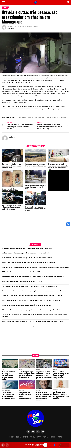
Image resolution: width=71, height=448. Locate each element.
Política (32, 437)
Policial (18, 437)
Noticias (11, 437)
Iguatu (39, 437)
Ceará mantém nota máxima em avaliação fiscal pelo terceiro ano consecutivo (27, 258)
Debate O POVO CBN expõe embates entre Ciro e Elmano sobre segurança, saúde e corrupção (32, 321)
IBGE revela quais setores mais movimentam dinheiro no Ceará (22, 281)
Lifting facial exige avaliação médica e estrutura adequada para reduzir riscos (27, 248)
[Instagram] (7, 445)
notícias (55, 118)
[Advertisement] (35, 228)
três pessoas (64, 118)
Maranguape (47, 118)
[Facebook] (3, 445)
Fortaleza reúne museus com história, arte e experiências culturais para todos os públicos (31, 300)
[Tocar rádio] (45, 445)
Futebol (25, 437)
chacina (31, 118)
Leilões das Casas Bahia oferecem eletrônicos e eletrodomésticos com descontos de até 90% (32, 296)
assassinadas (22, 118)
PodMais (52, 437)
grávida (38, 118)
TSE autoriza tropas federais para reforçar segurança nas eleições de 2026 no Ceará (29, 286)
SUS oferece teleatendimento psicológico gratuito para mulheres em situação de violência (31, 310)
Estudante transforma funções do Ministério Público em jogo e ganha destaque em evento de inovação (35, 267)
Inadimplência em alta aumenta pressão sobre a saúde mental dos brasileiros (27, 253)
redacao (11, 28)
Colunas (45, 437)
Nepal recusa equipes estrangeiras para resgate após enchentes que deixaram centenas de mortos (34, 291)
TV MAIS (60, 437)
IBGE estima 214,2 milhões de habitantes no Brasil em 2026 (21, 272)
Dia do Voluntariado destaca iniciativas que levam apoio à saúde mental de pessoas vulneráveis (33, 277)
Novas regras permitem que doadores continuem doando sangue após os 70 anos (28, 262)
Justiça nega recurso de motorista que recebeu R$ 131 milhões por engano (26, 305)
